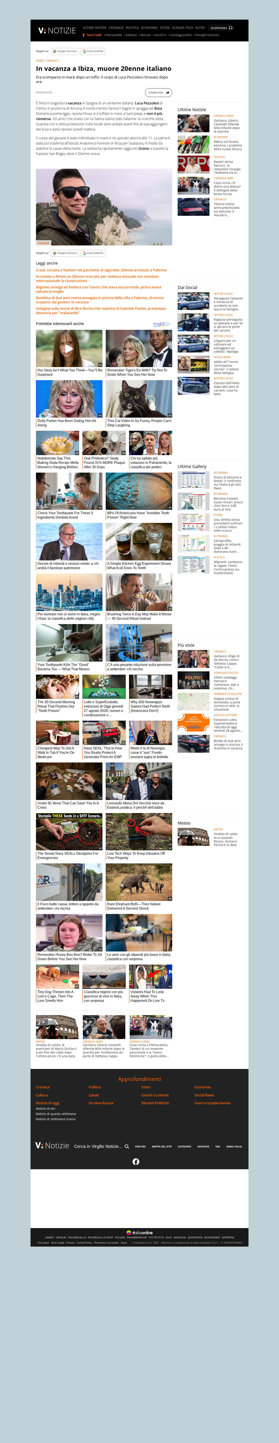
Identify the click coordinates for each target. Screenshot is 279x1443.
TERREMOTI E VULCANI (228, 694)
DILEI (169, 1237)
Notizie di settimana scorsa (55, 1119)
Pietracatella (114, 35)
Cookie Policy (84, 1242)
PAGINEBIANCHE (137, 1237)
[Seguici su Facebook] (136, 1164)
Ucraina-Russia (101, 1103)
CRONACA (116, 27)
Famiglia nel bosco (207, 35)
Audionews (219, 28)
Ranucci (146, 35)
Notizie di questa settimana (56, 1114)
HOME (40, 61)
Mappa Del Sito (162, 1146)
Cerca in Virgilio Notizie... (98, 1146)
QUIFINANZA (195, 1237)
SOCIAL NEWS (222, 357)
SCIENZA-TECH (182, 27)
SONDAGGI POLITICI (226, 672)
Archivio (203, 1146)
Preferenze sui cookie (106, 1242)
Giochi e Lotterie (155, 1095)
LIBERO (49, 1237)
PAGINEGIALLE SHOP (100, 1237)
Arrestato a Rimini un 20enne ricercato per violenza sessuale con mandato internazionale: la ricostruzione (97, 278)
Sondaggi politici (181, 35)
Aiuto (124, 1242)
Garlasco (131, 35)
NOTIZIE (62, 30)
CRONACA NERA (93, 1041)
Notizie (57, 1145)
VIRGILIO (61, 1237)
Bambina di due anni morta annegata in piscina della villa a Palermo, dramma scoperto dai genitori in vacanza (99, 300)
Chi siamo (43, 1242)
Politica (95, 1087)
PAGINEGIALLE (77, 1237)
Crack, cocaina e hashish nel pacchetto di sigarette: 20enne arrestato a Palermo (101, 270)
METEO (40, 1041)
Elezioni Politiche (155, 1103)
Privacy (70, 1242)
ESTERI (165, 27)
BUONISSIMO (212, 1237)
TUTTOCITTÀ (156, 1237)
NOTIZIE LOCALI (223, 293)
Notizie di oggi (47, 1103)
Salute (94, 1095)
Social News (204, 1095)
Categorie (184, 1146)
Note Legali (57, 1242)
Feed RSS (140, 1146)
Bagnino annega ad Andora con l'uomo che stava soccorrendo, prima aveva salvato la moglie (98, 289)
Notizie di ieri (45, 1108)
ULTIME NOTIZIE (95, 27)
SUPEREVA (228, 1237)
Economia (202, 1087)
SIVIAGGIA (180, 1237)
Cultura (42, 1095)
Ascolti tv (161, 35)
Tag (217, 1146)
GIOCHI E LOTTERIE (225, 715)
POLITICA (132, 27)
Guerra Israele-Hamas (212, 1103)
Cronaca (42, 1087)
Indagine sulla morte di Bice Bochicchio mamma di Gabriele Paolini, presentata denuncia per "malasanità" (101, 310)
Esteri (146, 1087)
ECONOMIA (149, 27)
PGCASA (120, 1237)
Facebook (43, 242)
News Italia (234, 1146)
